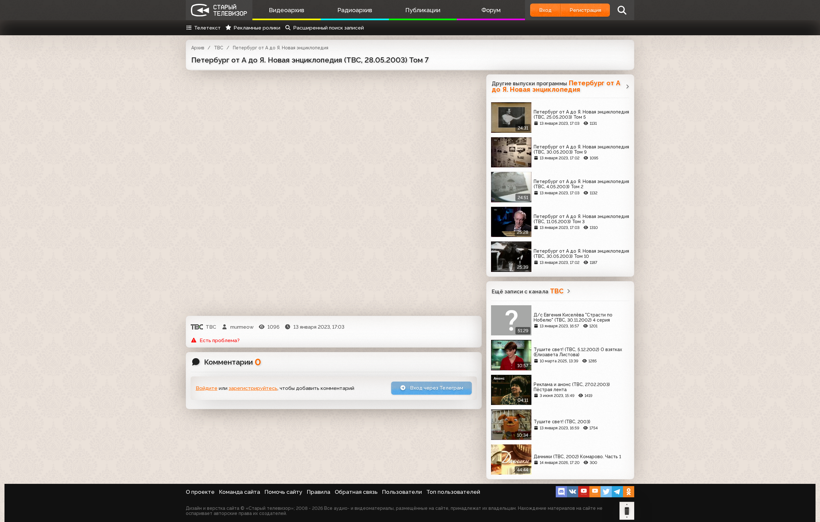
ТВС (218, 47)
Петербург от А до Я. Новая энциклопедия (280, 47)
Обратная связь (356, 492)
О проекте (200, 492)
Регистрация (585, 10)
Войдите (206, 388)
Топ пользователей (453, 492)
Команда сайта (239, 492)
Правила (318, 492)
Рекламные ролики (257, 28)
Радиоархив (354, 10)
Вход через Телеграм (436, 388)
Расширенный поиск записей (328, 28)
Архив (197, 47)
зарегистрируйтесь (253, 388)
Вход (545, 10)
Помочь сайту (283, 492)
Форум (491, 10)
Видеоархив (286, 10)
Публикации (422, 10)
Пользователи (402, 492)
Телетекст (207, 28)
